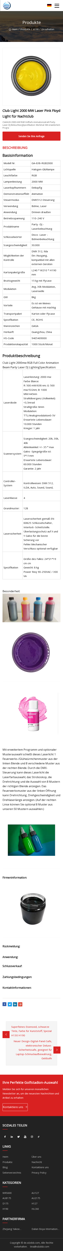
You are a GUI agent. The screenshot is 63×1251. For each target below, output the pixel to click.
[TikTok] (38, 1136)
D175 (5, 1203)
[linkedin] (11, 1136)
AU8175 (7, 1198)
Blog (5, 1167)
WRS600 (7, 1193)
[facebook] (5, 1136)
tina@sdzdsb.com (39, 1246)
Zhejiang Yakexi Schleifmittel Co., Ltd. (14, 1229)
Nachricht (37, 1162)
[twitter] (18, 1136)
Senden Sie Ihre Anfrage (31, 136)
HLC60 (35, 1208)
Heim (15, 29)
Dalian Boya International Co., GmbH (45, 1229)
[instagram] (31, 1136)
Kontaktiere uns (13, 1107)
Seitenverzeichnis (12, 1172)
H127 (34, 1203)
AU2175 (36, 1198)
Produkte (25, 29)
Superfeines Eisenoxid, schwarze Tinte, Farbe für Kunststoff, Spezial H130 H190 (31, 1031)
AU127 (35, 1193)
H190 (36, 29)
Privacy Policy (39, 1172)
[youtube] (25, 1136)
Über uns (36, 1156)
